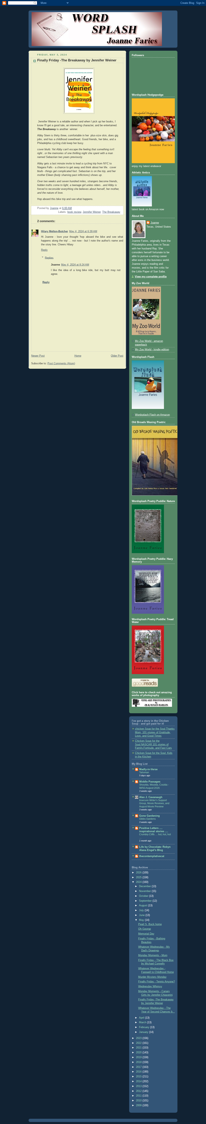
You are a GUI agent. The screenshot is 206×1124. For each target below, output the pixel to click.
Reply (44, 250)
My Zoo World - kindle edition (152, 349)
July (142, 910)
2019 (139, 1057)
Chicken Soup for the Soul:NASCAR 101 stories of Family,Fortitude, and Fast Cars (153, 744)
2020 (139, 1052)
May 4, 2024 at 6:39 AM (83, 231)
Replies (49, 257)
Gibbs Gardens (147, 818)
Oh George (144, 929)
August (143, 905)
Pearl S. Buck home (150, 924)
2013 (139, 1086)
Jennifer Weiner (92, 212)
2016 (139, 1071)
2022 (139, 1043)
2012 (139, 1091)
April (142, 1017)
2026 (139, 872)
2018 (139, 1062)
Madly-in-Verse (148, 769)
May (142, 920)
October (144, 896)
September (145, 900)
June (142, 915)
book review (74, 212)
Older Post (117, 355)
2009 (139, 1105)
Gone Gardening (149, 815)
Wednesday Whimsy (150, 986)
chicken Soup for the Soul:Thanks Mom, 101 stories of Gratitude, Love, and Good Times (155, 732)
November (145, 891)
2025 (139, 877)
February (144, 1027)
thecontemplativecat (151, 856)
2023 (139, 1038)
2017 (139, 1067)
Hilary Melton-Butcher (54, 231)
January (144, 1032)
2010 (139, 1100)
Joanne (154, 222)
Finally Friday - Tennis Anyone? (156, 981)
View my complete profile (151, 276)
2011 (139, 1095)
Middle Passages (149, 781)
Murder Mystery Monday (152, 977)
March (143, 1022)
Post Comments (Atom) (61, 363)
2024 (139, 882)
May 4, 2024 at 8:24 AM (75, 264)
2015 (139, 1076)
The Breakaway (111, 212)
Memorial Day (146, 933)
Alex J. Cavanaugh (150, 797)
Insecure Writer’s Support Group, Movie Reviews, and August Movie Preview (154, 803)
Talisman (144, 772)
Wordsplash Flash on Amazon (152, 414)
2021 (139, 1047)
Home (77, 355)
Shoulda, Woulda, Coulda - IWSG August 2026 (154, 786)
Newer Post (38, 355)
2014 (139, 1081)
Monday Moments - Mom (152, 955)
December (145, 886)
